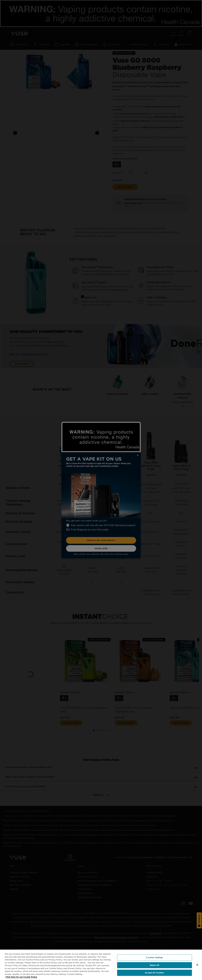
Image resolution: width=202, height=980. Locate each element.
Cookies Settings (154, 957)
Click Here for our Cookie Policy (21, 977)
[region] (101, 965)
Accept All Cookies (154, 973)
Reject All (154, 965)
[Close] (197, 965)
